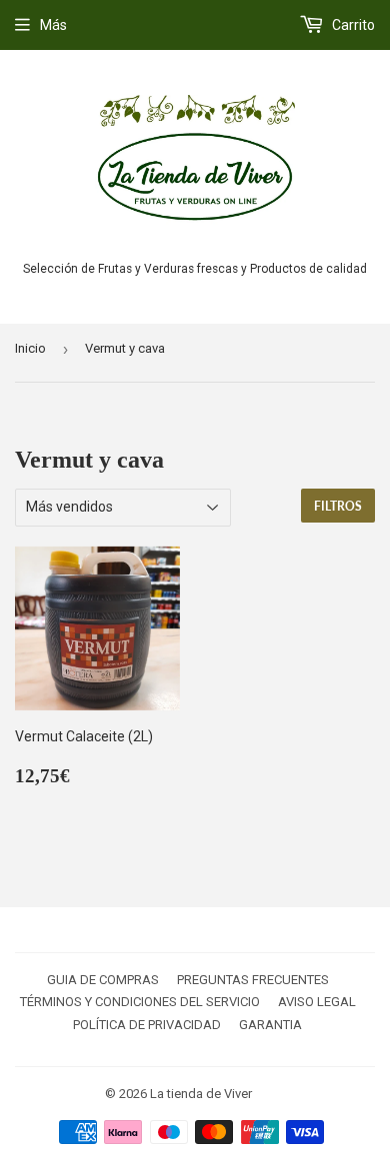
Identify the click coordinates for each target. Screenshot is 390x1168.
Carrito (352, 25)
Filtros (338, 506)
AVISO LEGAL (317, 1001)
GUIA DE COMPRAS (103, 979)
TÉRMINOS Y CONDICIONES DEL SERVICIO (140, 1001)
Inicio (30, 348)
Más (53, 25)
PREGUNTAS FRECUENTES (253, 979)
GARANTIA (270, 1024)
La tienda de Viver (201, 1093)
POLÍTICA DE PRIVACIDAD (147, 1024)
